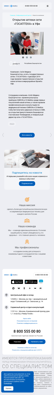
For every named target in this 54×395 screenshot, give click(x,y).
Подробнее (8, 383)
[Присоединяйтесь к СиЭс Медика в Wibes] (35, 288)
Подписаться (27, 183)
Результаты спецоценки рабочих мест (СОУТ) (27, 350)
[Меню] (47, 6)
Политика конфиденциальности (27, 323)
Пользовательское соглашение (27, 321)
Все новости (27, 135)
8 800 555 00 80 (27, 331)
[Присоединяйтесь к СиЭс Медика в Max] (13, 288)
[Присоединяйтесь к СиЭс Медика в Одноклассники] (24, 288)
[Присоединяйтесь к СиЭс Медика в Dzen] (30, 288)
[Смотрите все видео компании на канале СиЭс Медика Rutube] (41, 288)
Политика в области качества (27, 348)
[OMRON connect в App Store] (17, 282)
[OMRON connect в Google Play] (31, 282)
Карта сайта (27, 318)
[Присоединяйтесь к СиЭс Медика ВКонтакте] (19, 288)
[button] (23, 57)
